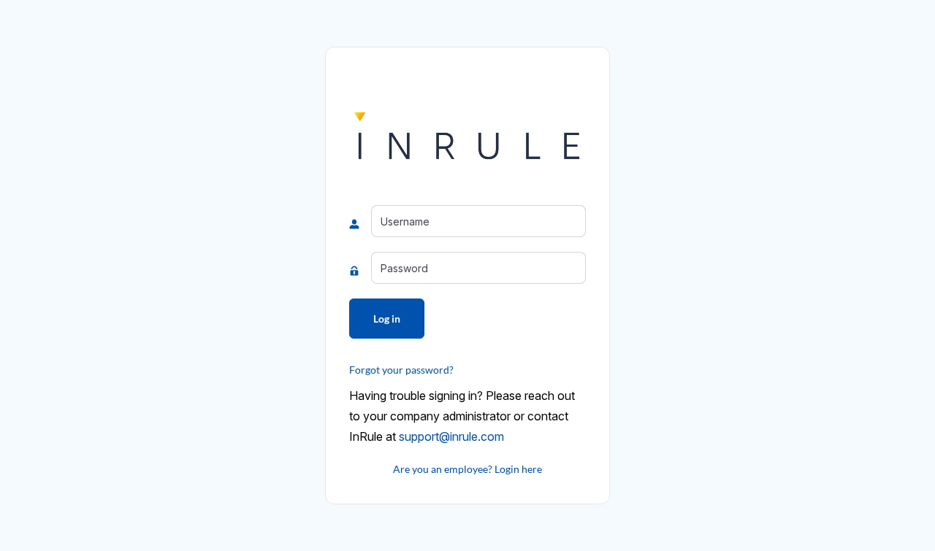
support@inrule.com (451, 436)
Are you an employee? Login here (467, 469)
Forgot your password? (401, 369)
